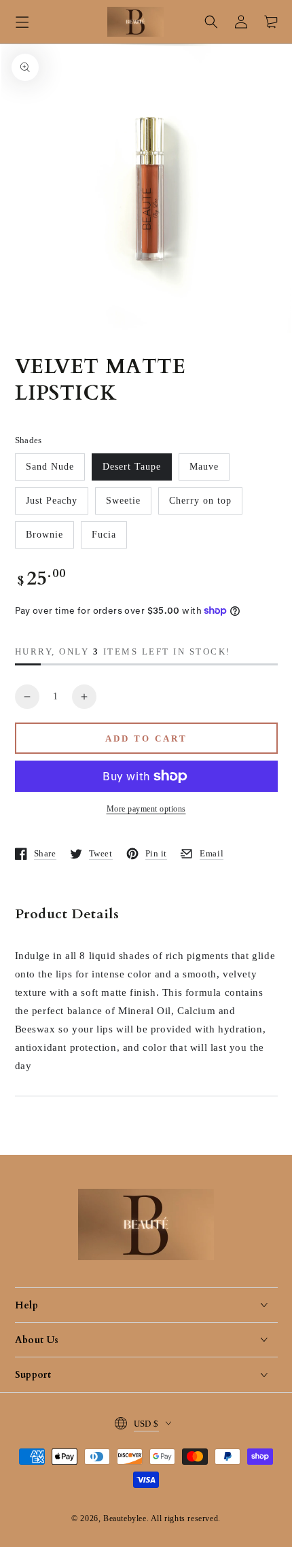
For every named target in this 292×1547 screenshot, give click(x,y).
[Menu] (22, 21)
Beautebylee (125, 1518)
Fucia (104, 534)
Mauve (204, 467)
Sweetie (123, 501)
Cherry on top (200, 501)
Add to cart (146, 738)
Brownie (44, 534)
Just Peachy (51, 501)
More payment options (146, 809)
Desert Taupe (132, 467)
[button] (211, 21)
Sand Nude (50, 467)
